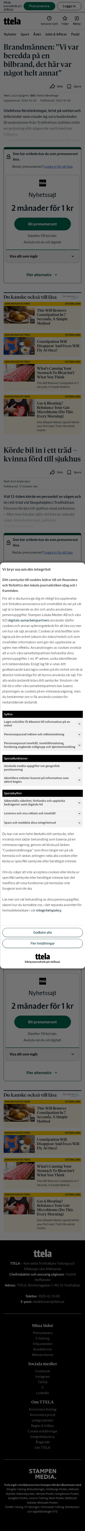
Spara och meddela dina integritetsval (30, 823)
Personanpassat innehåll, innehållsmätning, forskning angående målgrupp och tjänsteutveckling (39, 745)
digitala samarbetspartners (28, 620)
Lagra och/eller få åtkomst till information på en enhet (37, 723)
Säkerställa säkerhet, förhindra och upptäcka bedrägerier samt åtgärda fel (34, 802)
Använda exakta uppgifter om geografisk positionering (32, 768)
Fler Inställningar (43, 943)
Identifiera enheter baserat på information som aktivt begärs (36, 780)
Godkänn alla (42, 932)
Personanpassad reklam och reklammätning (34, 734)
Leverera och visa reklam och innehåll (30, 813)
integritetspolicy (48, 910)
